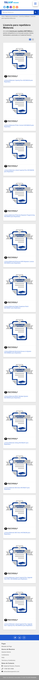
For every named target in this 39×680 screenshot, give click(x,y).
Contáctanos (5, 655)
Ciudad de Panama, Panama (11, 666)
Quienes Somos (6, 652)
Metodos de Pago (7, 646)
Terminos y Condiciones (8, 660)
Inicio (3, 16)
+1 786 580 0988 (9, 669)
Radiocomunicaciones (12, 16)
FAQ (3, 657)
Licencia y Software (24, 16)
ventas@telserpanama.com (11, 671)
